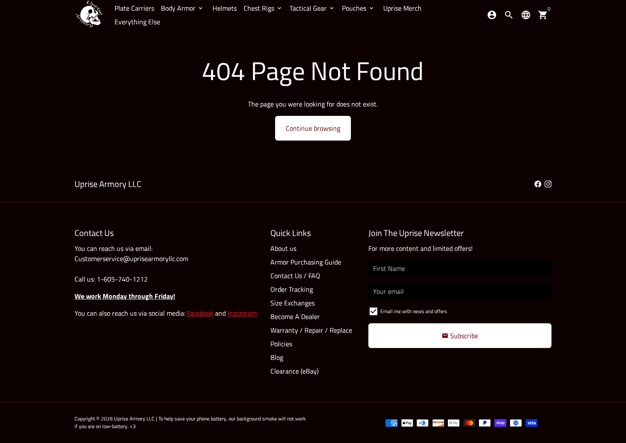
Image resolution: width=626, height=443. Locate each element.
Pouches (358, 8)
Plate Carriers (134, 8)
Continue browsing (313, 128)
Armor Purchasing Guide (305, 262)
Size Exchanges (292, 303)
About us (283, 248)
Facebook (200, 313)
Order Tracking (291, 289)
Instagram (242, 313)
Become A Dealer (295, 316)
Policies (281, 344)
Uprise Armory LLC (134, 418)
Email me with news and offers (413, 311)
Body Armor (182, 8)
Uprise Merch (402, 8)
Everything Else (137, 22)
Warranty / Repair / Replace (311, 330)
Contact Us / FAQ (295, 275)
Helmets (224, 8)
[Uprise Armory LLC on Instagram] (548, 184)
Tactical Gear (312, 8)
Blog (276, 357)
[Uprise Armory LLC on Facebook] (537, 184)
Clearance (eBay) (294, 371)
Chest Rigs (263, 8)
